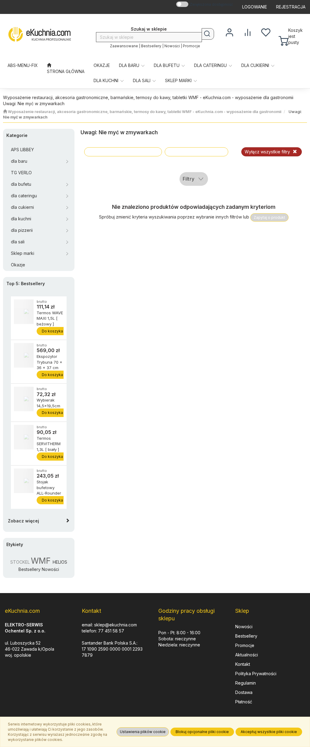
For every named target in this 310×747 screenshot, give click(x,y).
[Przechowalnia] (266, 31)
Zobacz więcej (23, 520)
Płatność (243, 701)
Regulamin (245, 682)
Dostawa (243, 692)
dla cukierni (255, 65)
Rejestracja (290, 6)
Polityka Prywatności (255, 673)
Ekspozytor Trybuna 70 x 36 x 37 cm (49, 362)
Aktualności (246, 654)
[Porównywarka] (247, 31)
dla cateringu (211, 65)
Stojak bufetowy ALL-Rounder (49, 487)
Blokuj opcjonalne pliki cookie (202, 731)
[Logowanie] (229, 31)
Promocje (191, 46)
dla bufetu (167, 65)
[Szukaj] (208, 34)
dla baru (129, 65)
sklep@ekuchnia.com (115, 624)
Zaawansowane (124, 46)
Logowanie (254, 6)
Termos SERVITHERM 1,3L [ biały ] (49, 444)
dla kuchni (107, 80)
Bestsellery (151, 46)
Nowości (172, 46)
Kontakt (242, 664)
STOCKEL (20, 562)
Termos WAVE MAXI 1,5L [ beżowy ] (50, 318)
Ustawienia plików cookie (143, 731)
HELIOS (60, 562)
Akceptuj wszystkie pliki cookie (269, 731)
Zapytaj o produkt (269, 217)
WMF (41, 560)
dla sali (142, 80)
